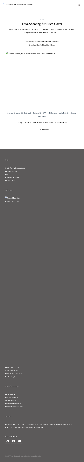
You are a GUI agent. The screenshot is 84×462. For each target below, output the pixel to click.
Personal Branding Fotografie (33, 427)
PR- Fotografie (26, 113)
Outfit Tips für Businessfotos (15, 168)
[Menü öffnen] (79, 5)
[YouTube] (19, 441)
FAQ (45, 113)
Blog (42, 20)
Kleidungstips (52, 113)
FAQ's (7, 174)
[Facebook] (7, 441)
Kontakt (73, 113)
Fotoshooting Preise (12, 177)
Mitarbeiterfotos (10, 400)
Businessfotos (37, 113)
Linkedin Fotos (64, 113)
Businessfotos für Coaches (14, 407)
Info (39, 116)
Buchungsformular (11, 171)
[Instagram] (13, 441)
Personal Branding (13, 113)
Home (44, 116)
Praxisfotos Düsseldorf (13, 404)
